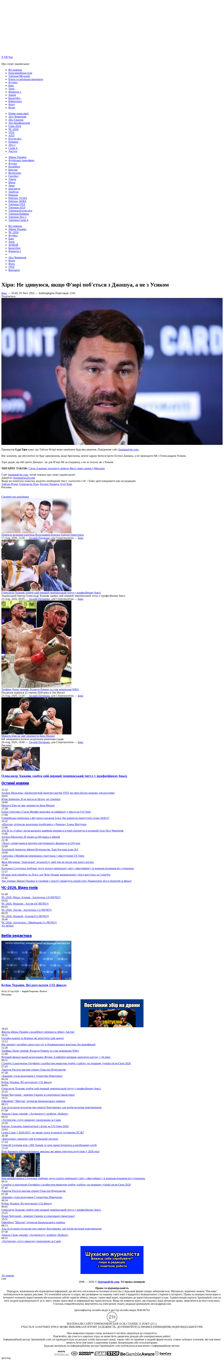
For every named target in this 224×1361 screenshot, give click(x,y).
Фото (11, 104)
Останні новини (15, 783)
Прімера (13, 141)
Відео (11, 107)
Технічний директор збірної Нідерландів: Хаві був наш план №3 (39, 849)
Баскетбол (14, 98)
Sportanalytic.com (18, 474)
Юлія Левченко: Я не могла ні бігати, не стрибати (31, 799)
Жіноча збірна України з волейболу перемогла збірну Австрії (37, 1031)
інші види (14, 188)
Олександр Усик (29, 484)
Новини (13, 194)
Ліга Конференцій (19, 122)
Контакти (14, 270)
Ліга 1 (12, 144)
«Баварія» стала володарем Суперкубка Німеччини (31, 1075)
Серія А (13, 148)
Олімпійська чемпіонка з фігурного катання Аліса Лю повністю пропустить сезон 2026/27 (55, 818)
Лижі (11, 185)
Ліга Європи (15, 119)
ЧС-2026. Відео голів (19, 887)
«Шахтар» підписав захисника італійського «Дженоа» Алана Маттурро (43, 824)
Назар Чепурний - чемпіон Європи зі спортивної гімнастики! (38, 1094)
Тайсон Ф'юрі (9, 484)
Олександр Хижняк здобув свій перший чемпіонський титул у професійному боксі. (51, 592)
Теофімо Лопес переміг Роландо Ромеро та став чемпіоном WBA (40, 689)
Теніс (11, 88)
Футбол (13, 82)
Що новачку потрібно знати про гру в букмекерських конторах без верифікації (48, 1044)
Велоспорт (14, 172)
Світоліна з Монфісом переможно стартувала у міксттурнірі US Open (42, 855)
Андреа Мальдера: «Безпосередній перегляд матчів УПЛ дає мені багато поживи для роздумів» (58, 792)
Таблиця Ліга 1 (17, 216)
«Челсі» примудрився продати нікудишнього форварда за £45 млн (40, 843)
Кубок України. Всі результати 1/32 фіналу (34, 985)
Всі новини (15, 69)
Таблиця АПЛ (16, 207)
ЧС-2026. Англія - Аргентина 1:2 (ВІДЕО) (26, 909)
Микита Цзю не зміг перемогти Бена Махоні (28, 735)
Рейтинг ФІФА (17, 201)
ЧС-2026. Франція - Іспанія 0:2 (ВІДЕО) (25, 916)
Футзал (12, 163)
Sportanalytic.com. (128, 449)
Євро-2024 (14, 126)
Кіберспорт (15, 101)
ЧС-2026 (13, 129)
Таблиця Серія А (18, 220)
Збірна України (17, 157)
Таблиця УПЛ (16, 204)
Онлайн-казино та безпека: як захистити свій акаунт (32, 1038)
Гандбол (13, 176)
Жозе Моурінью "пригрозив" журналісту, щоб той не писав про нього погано (47, 862)
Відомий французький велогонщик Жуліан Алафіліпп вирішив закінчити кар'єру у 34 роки (55, 1057)
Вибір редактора (16, 935)
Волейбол (14, 166)
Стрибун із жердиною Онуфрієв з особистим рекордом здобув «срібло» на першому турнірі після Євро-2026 (66, 1063)
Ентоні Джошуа (49, 484)
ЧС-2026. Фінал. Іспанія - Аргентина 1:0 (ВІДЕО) (31, 897)
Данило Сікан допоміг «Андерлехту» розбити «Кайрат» (34, 1113)
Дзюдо (12, 179)
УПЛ (11, 132)
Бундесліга (14, 138)
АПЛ (11, 135)
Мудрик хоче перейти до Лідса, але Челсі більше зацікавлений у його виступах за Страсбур (55, 874)
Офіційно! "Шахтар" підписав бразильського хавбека (33, 1101)
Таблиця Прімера (18, 213)
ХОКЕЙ (13, 244)
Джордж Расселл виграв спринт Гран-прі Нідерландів (33, 1069)
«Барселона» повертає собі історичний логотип (29, 1138)
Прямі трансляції (18, 113)
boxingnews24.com (24, 477)
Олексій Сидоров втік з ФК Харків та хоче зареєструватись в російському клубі (49, 1145)
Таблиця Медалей (19, 76)
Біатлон (13, 169)
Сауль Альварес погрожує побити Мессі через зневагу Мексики (67, 468)
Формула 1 (14, 91)
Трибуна (13, 191)
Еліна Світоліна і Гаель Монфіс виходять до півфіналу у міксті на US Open (46, 811)
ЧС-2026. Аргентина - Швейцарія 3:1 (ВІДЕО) (29, 922)
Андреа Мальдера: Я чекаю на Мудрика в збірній (30, 836)
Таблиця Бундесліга (20, 210)
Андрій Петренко (39, 537)
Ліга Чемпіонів (17, 116)
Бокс (11, 85)
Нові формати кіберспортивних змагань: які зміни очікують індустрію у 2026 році (50, 1151)
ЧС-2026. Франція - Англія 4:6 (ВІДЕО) (24, 903)
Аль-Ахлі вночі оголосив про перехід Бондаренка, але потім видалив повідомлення (51, 1107)
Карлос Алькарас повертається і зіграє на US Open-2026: (35, 1126)
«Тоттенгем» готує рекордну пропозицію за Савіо (31, 1119)
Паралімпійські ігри (20, 72)
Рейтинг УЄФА (17, 198)
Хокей (12, 94)
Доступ (12, 151)
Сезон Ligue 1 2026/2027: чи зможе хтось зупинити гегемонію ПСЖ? (42, 1132)
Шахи (11, 182)
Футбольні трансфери (21, 160)
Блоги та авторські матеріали (25, 79)
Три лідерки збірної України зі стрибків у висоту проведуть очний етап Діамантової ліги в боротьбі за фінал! (66, 880)
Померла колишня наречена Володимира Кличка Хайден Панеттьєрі (42, 534)
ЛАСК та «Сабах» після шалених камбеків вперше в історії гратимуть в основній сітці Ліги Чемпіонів (62, 830)
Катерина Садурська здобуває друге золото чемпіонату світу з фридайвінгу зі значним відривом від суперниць (67, 868)
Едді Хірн (66, 484)
